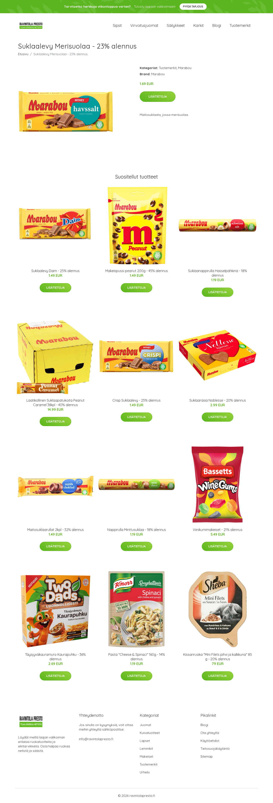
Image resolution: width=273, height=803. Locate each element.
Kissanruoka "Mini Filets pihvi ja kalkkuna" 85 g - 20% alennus (217, 656)
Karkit (198, 25)
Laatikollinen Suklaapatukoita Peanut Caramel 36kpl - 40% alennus (55, 402)
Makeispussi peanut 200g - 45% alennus (136, 271)
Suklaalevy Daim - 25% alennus (55, 271)
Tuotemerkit (240, 25)
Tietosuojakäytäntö (215, 749)
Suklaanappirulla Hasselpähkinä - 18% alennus (217, 273)
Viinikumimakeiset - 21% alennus (218, 530)
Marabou (185, 68)
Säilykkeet (176, 25)
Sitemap (206, 756)
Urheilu (145, 772)
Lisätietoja (157, 96)
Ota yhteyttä (209, 733)
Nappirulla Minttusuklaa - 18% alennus (136, 530)
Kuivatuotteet (150, 733)
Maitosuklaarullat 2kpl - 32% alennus (55, 530)
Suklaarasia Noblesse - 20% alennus (217, 400)
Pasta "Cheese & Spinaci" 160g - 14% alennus (136, 656)
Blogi (216, 25)
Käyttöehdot (209, 741)
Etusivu (23, 54)
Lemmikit (146, 749)
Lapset (145, 741)
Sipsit (117, 25)
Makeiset (146, 756)
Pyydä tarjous (193, 6)
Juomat (145, 725)
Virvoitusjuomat (144, 25)
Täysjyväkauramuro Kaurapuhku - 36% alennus (55, 656)
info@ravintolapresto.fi (96, 739)
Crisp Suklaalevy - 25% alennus (136, 400)
